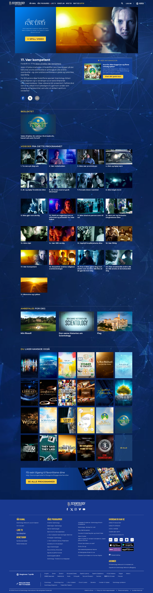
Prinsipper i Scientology (54, 537)
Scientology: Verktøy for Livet (86, 527)
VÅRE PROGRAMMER (43, 3)
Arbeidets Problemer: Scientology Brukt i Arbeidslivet (90, 523)
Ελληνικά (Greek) (72, 573)
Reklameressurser (22, 543)
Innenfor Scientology (53, 522)
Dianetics (93, 582)
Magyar (121, 573)
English (46, 573)
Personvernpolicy (123, 590)
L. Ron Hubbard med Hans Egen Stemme (59, 535)
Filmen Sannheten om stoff (86, 543)
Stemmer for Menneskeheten (56, 532)
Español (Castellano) (97, 573)
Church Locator (83, 582)
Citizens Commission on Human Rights (90, 555)
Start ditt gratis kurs (113, 76)
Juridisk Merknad (137, 590)
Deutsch (61, 573)
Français (120, 576)
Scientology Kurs (58, 582)
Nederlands (60, 576)
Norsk (68, 576)
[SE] (123, 365)
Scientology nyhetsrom (119, 582)
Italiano (128, 573)
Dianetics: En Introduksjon (55, 543)
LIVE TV (53, 3)
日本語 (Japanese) (49, 576)
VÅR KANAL (32, 3)
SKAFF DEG (78, 3)
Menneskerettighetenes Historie (87, 549)
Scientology (47, 582)
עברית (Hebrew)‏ (111, 573)
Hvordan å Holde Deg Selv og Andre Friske (90, 533)
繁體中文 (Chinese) (109, 576)
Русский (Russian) (88, 576)
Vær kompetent (48, 64)
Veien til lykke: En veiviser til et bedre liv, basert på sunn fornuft (92, 539)
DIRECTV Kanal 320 (115, 522)
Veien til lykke (82, 536)
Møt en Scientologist (53, 529)
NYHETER (69, 3)
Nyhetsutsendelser (22, 541)
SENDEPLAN (61, 3)
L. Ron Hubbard (71, 582)
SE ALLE (123, 448)
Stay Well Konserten (84, 530)
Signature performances (54, 552)
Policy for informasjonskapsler (106, 590)
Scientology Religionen (50, 585)
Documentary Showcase (54, 550)
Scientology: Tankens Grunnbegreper (58, 558)
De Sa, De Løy (82, 546)
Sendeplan (21, 533)
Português (76, 576)
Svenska (98, 576)
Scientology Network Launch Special (27, 522)
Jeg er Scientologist (53, 547)
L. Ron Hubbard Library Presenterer (58, 540)
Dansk (54, 573)
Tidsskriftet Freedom (66, 585)
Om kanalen (20, 525)
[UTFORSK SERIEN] (29, 365)
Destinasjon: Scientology (54, 525)
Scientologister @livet (53, 555)
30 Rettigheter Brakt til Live (86, 552)
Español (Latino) (84, 573)
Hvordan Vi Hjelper (104, 582)
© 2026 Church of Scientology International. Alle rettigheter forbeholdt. (30, 590)
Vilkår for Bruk (89, 590)
